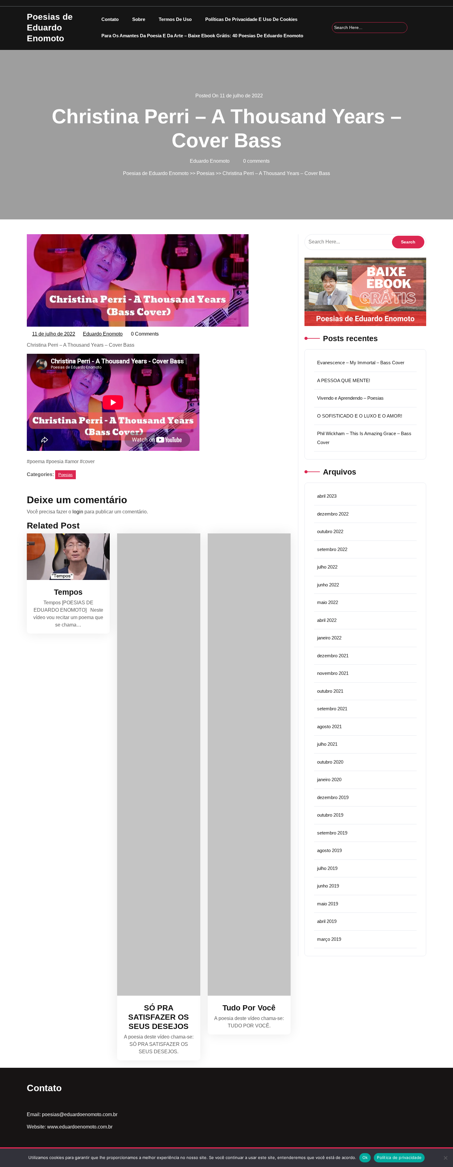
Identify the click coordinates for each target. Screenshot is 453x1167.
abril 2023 (327, 496)
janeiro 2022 (329, 637)
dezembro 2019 (333, 797)
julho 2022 (327, 566)
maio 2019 (327, 903)
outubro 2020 (330, 762)
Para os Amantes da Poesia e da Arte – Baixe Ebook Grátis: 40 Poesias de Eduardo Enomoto (202, 35)
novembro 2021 (333, 673)
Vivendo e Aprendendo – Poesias (350, 398)
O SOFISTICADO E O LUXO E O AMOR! (359, 415)
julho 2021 (327, 744)
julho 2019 (327, 868)
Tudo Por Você (248, 1007)
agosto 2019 (329, 850)
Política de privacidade (399, 1157)
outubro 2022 (330, 531)
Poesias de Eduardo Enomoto (50, 27)
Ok (365, 1157)
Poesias (205, 173)
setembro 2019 (332, 832)
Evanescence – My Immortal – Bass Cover (360, 362)
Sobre (138, 19)
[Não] (445, 1158)
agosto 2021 (329, 726)
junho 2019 (328, 885)
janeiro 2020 (329, 779)
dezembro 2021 (333, 655)
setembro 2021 (332, 708)
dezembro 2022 (333, 513)
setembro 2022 (332, 549)
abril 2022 (327, 620)
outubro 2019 (330, 815)
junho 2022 (328, 584)
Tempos (68, 592)
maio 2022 (327, 602)
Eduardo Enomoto (103, 334)
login (77, 511)
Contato (110, 19)
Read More (65, 556)
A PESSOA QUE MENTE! (343, 380)
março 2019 (329, 939)
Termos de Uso (175, 19)
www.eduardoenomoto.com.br (79, 1126)
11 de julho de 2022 (54, 334)
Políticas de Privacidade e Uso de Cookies (251, 19)
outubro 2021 (330, 691)
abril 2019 (327, 921)
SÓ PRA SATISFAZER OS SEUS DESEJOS (158, 1016)
